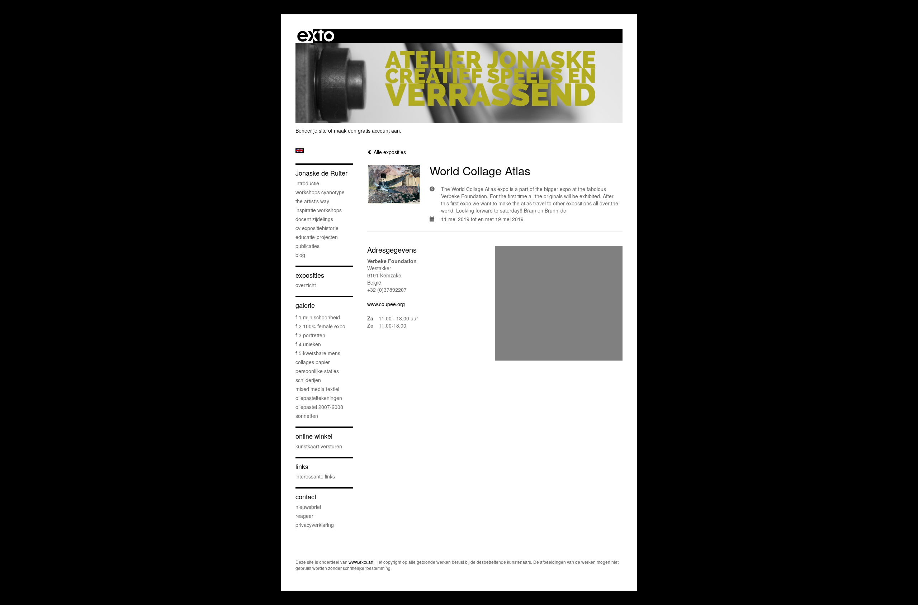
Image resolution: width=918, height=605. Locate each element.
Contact (305, 496)
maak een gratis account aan (367, 130)
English (299, 150)
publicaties (307, 245)
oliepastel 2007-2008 (319, 406)
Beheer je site (311, 130)
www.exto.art (361, 562)
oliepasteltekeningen (318, 397)
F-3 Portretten (310, 335)
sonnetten (306, 415)
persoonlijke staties (317, 371)
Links (301, 466)
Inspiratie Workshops (318, 210)
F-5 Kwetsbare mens (317, 353)
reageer (304, 515)
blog (300, 254)
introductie (307, 183)
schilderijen (308, 380)
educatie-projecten (316, 236)
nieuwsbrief (308, 506)
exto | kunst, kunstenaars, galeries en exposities (315, 36)
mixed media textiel (317, 388)
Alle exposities (389, 152)
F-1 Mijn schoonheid (317, 317)
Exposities (309, 275)
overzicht (305, 285)
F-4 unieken (308, 344)
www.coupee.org (386, 304)
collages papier (312, 362)
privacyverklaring (314, 524)
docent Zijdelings (314, 219)
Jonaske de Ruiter (321, 172)
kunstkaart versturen (318, 446)
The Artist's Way (312, 201)
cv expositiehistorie (317, 228)
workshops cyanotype (320, 192)
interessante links (315, 476)
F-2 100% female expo (320, 326)
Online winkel (313, 436)
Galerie (305, 305)
